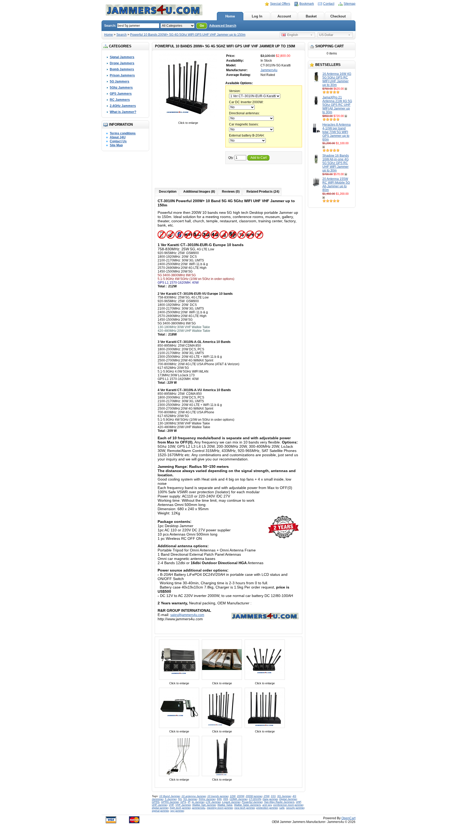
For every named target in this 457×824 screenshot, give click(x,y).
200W (240, 796)
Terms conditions (123, 133)
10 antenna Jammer (193, 796)
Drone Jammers (122, 63)
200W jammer (254, 796)
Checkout (338, 16)
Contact (328, 4)
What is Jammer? (123, 112)
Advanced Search (222, 26)
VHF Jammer (183, 804)
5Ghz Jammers (121, 87)
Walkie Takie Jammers (247, 804)
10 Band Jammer (169, 796)
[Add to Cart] (346, 88)
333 (273, 796)
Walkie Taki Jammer (204, 804)
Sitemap (349, 4)
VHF (171, 804)
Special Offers (280, 4)
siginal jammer (160, 810)
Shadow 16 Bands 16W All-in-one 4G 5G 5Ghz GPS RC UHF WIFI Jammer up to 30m (335, 163)
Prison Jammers (122, 75)
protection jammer (267, 807)
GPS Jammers (121, 94)
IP (189, 801)
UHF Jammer (159, 804)
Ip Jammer (198, 801)
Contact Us (118, 141)
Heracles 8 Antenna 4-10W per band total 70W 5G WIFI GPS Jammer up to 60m (336, 132)
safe (282, 807)
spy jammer (177, 810)
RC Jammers (120, 100)
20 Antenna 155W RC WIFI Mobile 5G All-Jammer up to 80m (336, 184)
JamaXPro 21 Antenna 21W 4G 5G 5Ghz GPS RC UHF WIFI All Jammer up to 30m (337, 105)
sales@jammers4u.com (187, 615)
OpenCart (348, 818)
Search (121, 35)
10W (232, 796)
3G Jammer (284, 796)
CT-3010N (255, 799)
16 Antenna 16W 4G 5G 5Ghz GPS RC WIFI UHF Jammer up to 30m (336, 79)
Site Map (116, 145)
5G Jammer (190, 799)
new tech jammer (244, 807)
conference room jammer (288, 804)
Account (284, 16)
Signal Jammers (122, 57)
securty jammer (295, 807)
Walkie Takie (224, 804)
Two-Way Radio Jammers (279, 801)
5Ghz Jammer (207, 799)
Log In (257, 16)
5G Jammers (119, 81)
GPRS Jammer (170, 801)
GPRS (155, 801)
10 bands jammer (217, 796)
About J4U (118, 137)
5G (180, 799)
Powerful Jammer (252, 801)
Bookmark (306, 4)
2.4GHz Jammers (123, 106)
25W (266, 796)
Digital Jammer (288, 799)
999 (225, 799)
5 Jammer (170, 799)
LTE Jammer (213, 801)
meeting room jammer (220, 807)
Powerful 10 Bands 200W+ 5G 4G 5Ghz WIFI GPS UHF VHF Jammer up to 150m (187, 35)
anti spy (267, 804)
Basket (311, 16)
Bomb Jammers (122, 69)
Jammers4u (269, 70)
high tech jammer (180, 807)
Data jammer (270, 799)
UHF (298, 801)
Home (230, 16)
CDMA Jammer (238, 799)
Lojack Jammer (231, 801)
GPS (183, 801)
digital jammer (160, 807)
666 (219, 799)
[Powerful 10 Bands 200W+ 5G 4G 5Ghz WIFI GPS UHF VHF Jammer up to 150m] (188, 119)
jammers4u (198, 807)
